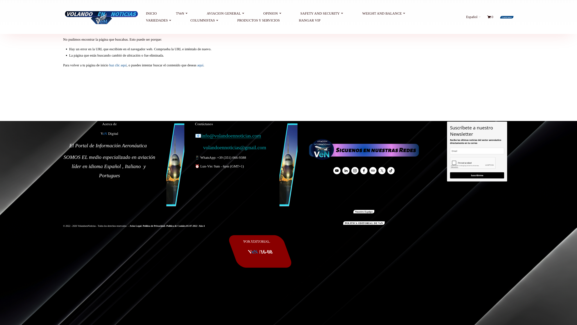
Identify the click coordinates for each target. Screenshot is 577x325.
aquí (200, 65)
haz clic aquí (118, 65)
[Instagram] (355, 170)
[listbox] (470, 17)
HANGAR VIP (310, 20)
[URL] (373, 170)
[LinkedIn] (346, 170)
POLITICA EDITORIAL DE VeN (364, 223)
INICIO (151, 13)
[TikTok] (391, 170)
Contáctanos (507, 17)
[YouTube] (336, 170)
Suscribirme (477, 175)
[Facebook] (364, 170)
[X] (382, 170)
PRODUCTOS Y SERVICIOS (258, 20)
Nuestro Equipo (364, 211)
